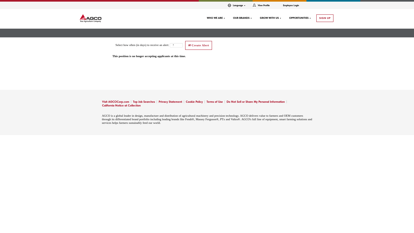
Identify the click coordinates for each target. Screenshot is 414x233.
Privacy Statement (170, 101)
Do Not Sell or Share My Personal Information (256, 101)
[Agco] (90, 18)
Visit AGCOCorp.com (115, 101)
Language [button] (238, 5)
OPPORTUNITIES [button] (299, 17)
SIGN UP (325, 18)
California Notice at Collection (121, 105)
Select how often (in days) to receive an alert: (142, 45)
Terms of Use (215, 101)
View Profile (264, 5)
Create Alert (200, 45)
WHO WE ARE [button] (215, 17)
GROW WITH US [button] (269, 17)
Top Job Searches (144, 101)
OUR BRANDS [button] (241, 17)
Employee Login (291, 5)
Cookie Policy (194, 101)
